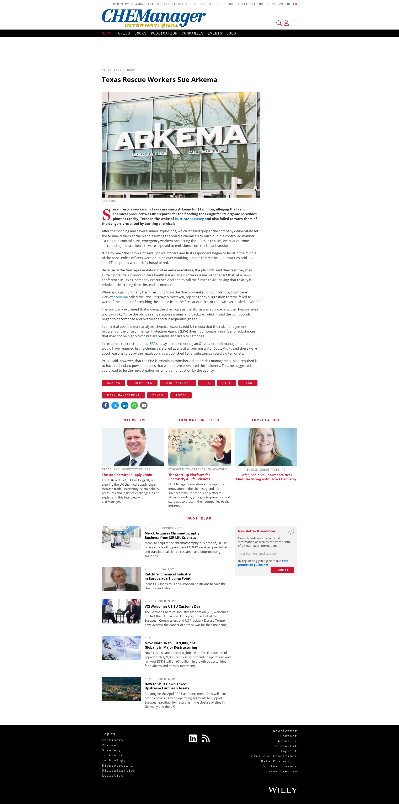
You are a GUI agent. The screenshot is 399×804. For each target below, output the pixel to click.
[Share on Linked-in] (124, 405)
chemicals (142, 383)
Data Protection (279, 761)
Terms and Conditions (273, 756)
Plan (248, 383)
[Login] (286, 23)
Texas (157, 395)
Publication (164, 33)
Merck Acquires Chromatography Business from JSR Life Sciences (172, 535)
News (107, 33)
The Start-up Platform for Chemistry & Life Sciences (189, 477)
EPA (152, 343)
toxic (181, 395)
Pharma (137, 4)
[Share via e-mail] (144, 405)
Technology (195, 4)
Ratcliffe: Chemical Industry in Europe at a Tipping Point (168, 576)
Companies (192, 33)
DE (289, 4)
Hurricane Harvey (189, 218)
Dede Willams (178, 383)
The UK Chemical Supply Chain (127, 475)
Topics (123, 33)
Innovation (173, 4)
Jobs (231, 33)
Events (215, 33)
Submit (282, 570)
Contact (288, 736)
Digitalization (249, 4)
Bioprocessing (220, 4)
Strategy (153, 4)
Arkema (122, 297)
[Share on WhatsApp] (134, 405)
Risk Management (123, 395)
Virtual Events (280, 766)
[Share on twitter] (115, 405)
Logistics (274, 4)
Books (140, 33)
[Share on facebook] (105, 405)
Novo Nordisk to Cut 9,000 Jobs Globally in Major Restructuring (171, 645)
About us (287, 741)
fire (226, 383)
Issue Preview (281, 771)
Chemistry (120, 4)
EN (295, 4)
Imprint (288, 751)
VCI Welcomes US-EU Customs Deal (173, 606)
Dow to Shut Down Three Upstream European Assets (167, 686)
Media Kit (286, 746)
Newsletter (285, 731)
